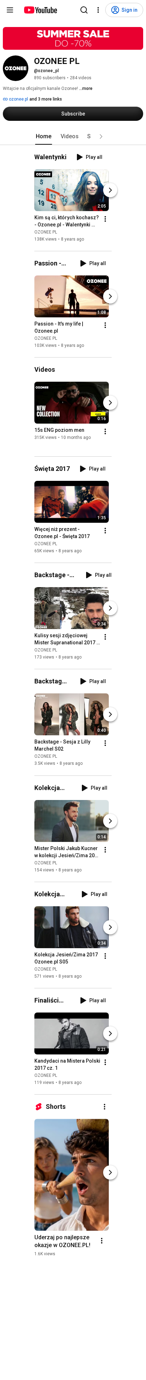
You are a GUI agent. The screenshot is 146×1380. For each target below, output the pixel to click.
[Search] (84, 10)
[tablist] (73, 136)
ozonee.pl (18, 99)
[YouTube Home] (40, 10)
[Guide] (10, 10)
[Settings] (98, 10)
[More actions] (105, 219)
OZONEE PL (45, 232)
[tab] (43, 136)
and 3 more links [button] (45, 99)
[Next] (110, 190)
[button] (101, 136)
